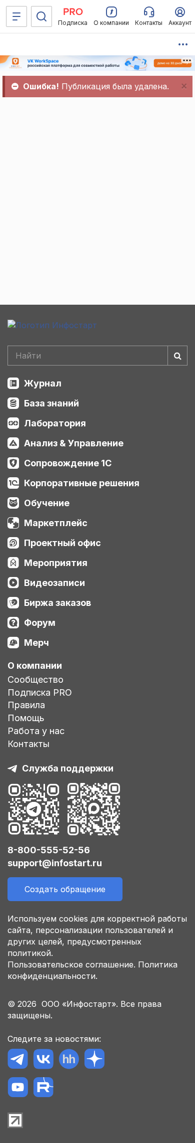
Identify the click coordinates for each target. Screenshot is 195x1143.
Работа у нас (36, 731)
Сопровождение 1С (68, 463)
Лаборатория (55, 423)
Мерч (36, 642)
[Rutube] (43, 1089)
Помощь (26, 718)
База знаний (51, 403)
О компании (35, 665)
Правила (26, 705)
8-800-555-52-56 (49, 850)
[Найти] (178, 356)
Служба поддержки (68, 768)
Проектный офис (62, 543)
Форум (40, 622)
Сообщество (36, 679)
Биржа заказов (57, 602)
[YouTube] (18, 1089)
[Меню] (16, 16)
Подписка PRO (40, 692)
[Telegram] (18, 1060)
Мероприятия (56, 563)
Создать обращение (65, 889)
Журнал (43, 383)
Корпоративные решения (82, 483)
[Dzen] (94, 1060)
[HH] (68, 1060)
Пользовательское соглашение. (72, 964)
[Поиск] (41, 16)
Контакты (29, 744)
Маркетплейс (56, 523)
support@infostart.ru (55, 863)
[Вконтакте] (43, 1060)
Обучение (47, 503)
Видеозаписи (54, 582)
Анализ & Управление (74, 443)
